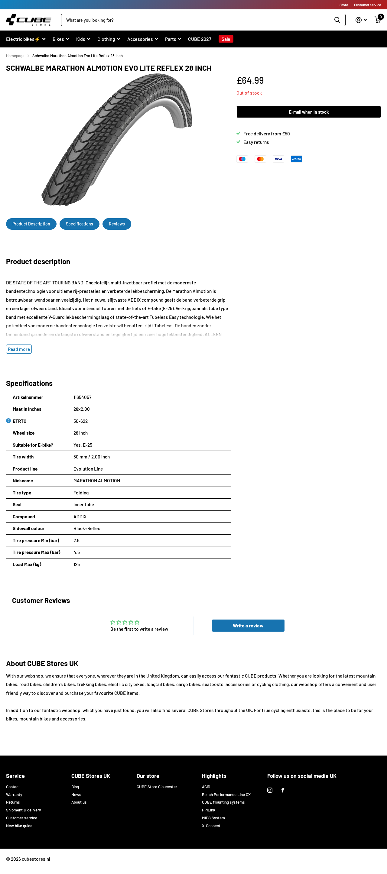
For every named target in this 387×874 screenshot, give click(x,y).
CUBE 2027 (199, 39)
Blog (75, 786)
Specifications (79, 223)
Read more (19, 349)
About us (79, 802)
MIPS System (213, 817)
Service (15, 775)
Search (337, 20)
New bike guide (19, 825)
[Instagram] (269, 790)
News (76, 794)
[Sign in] (361, 20)
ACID (206, 786)
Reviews (117, 223)
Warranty (14, 794)
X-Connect (211, 825)
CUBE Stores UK (90, 775)
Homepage (15, 55)
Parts (170, 39)
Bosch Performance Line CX (226, 794)
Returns (13, 802)
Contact (13, 786)
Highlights (214, 775)
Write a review (248, 625)
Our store (148, 775)
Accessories (140, 39)
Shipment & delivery (23, 810)
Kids (80, 39)
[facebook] (282, 790)
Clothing (106, 39)
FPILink (208, 810)
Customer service (367, 5)
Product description (31, 223)
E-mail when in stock (309, 112)
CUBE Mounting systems (223, 802)
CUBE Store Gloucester (157, 786)
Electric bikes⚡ (23, 39)
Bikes (58, 39)
